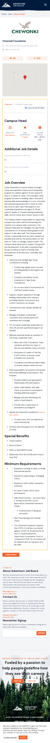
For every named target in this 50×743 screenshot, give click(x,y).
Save (14, 58)
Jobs (10, 14)
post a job (32, 681)
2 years (25, 137)
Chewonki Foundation (14, 41)
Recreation (10, 135)
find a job (17, 681)
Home (4, 14)
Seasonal (8, 104)
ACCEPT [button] (23, 737)
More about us (9, 592)
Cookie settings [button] (10, 737)
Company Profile (11, 555)
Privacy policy (19, 721)
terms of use (31, 721)
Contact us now (9, 615)
